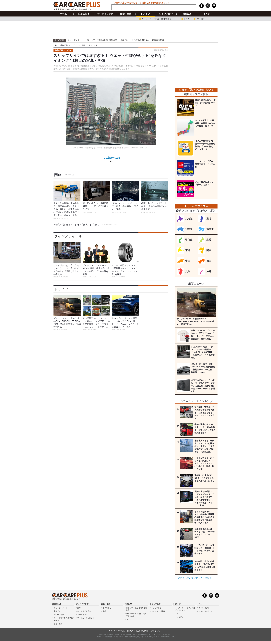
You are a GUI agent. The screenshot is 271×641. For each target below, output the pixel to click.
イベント (207, 14)
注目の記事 (84, 14)
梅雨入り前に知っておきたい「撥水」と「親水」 (85, 224)
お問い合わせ (155, 631)
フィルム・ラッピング (85, 618)
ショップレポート (75, 40)
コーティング (82, 615)
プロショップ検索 (158, 611)
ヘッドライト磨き (84, 611)
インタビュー (202, 19)
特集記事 (187, 14)
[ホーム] (55, 45)
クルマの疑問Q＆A (140, 40)
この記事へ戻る (111, 159)
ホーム (63, 14)
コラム (187, 19)
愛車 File (124, 40)
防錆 (104, 611)
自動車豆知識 (158, 40)
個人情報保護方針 (142, 631)
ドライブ (61, 289)
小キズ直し (107, 608)
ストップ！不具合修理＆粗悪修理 (102, 40)
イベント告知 (203, 608)
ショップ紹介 (166, 14)
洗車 (79, 608)
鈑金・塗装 (125, 14)
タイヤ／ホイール (68, 236)
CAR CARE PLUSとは (117, 631)
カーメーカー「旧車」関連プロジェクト (159, 19)
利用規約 (130, 631)
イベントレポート (205, 611)
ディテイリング (105, 14)
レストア (145, 14)
